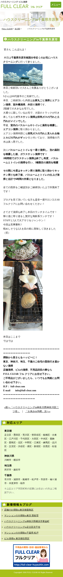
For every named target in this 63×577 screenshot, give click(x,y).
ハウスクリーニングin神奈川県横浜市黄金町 (26, 521)
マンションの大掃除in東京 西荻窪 (21, 515)
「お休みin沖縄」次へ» (37, 411)
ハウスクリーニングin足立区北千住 (22, 527)
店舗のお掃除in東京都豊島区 (18, 509)
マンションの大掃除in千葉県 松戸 (21, 532)
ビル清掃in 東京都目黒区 (16, 538)
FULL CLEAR (32, 572)
